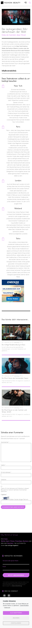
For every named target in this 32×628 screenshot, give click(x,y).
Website (3, 479)
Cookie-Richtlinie (24, 605)
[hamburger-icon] (26, 3)
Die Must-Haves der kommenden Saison (15, 378)
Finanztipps (18, 541)
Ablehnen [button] (16, 618)
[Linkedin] (9, 595)
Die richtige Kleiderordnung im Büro (13, 345)
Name (3, 465)
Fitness (12, 541)
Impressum (7, 607)
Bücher (3, 541)
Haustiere (10, 543)
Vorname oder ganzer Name (10, 560)
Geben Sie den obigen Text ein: (19, 499)
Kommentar (5, 442)
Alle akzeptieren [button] (16, 613)
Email (4, 566)
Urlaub (5, 539)
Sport (8, 541)
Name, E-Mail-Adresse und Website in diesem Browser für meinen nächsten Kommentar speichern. (15, 490)
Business (26, 541)
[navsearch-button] (30, 2)
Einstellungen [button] (16, 623)
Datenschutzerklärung (17, 585)
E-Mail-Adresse (6, 472)
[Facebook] (4, 595)
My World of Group (9, 535)
